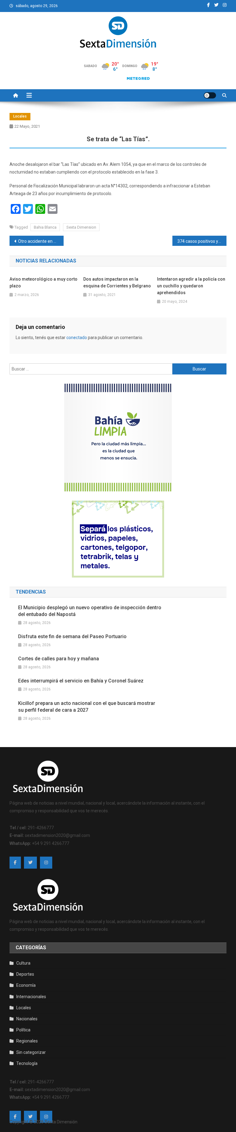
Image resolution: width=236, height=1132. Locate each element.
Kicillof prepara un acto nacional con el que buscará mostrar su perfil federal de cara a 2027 (86, 706)
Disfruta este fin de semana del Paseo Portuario (72, 636)
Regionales (27, 1040)
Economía (26, 985)
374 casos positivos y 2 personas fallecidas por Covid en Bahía (202, 241)
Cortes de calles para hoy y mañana (58, 659)
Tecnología (26, 1063)
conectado (76, 337)
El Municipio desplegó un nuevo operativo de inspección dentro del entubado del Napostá (89, 611)
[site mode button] (210, 95)
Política (23, 1029)
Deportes (25, 974)
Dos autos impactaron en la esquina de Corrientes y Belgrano (117, 282)
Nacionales (26, 1018)
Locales (20, 116)
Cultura (23, 963)
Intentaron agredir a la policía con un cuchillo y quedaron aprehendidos (191, 286)
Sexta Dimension (81, 227)
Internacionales (31, 996)
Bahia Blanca (45, 227)
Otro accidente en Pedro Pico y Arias (41, 241)
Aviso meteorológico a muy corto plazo (43, 282)
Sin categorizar (31, 1052)
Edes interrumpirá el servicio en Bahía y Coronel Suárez (81, 681)
